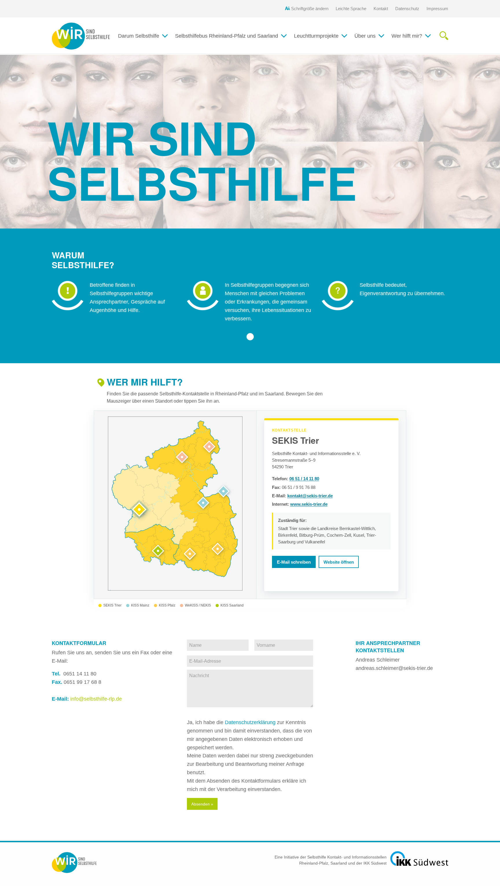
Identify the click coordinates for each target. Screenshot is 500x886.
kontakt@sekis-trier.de (310, 495)
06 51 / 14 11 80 (304, 478)
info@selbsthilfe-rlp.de (96, 699)
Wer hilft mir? (406, 36)
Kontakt (381, 8)
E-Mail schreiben (294, 562)
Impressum (437, 8)
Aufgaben (371, 48)
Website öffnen (338, 562)
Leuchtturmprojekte (316, 36)
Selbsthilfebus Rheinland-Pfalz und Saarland (226, 36)
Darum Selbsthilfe (138, 36)
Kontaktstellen (413, 48)
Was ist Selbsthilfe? (145, 48)
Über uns (365, 36)
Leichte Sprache (351, 8)
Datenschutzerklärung (250, 722)
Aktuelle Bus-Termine (204, 48)
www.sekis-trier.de (309, 504)
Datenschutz (407, 8)
